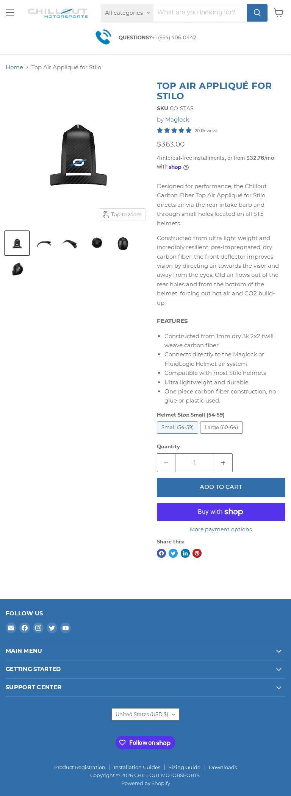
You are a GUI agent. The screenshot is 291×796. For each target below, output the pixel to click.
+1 (155, 37)
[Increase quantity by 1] (223, 462)
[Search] (257, 13)
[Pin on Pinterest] (197, 553)
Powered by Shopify (145, 783)
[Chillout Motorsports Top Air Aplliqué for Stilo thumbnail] (17, 243)
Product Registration (79, 767)
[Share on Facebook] (161, 553)
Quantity (168, 447)
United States (142, 714)
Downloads (223, 767)
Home (14, 67)
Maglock (177, 119)
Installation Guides (137, 767)
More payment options (221, 529)
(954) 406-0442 (177, 37)
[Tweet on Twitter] (173, 553)
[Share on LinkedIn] (185, 553)
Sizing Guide (184, 767)
